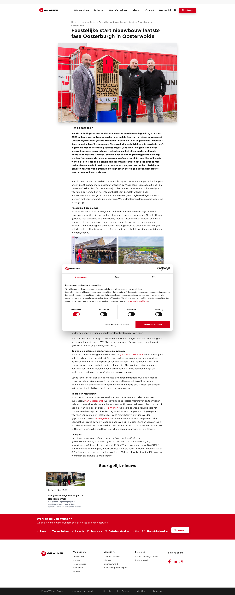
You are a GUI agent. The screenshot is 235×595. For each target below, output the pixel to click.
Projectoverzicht (143, 560)
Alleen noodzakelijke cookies (117, 324)
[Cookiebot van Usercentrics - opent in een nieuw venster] (159, 269)
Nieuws (136, 10)
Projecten (99, 10)
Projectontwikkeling (119, 531)
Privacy (125, 591)
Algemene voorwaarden (83, 591)
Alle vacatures (180, 530)
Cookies (141, 591)
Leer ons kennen (112, 556)
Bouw (43, 531)
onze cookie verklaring (138, 301)
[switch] (103, 314)
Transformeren (79, 564)
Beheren (76, 571)
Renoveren (77, 567)
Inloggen (189, 10)
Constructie (96, 531)
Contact (149, 10)
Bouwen (76, 560)
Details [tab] (118, 277)
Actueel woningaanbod (146, 556)
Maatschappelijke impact (116, 567)
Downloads (158, 591)
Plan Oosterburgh (94, 401)
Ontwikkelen (78, 556)
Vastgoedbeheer (60, 531)
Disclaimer (108, 591)
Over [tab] (154, 277)
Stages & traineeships (157, 531)
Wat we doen (81, 10)
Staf (137, 531)
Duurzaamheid (111, 564)
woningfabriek (103, 418)
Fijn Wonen (112, 408)
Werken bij (165, 10)
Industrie (79, 531)
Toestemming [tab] (81, 277)
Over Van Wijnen (118, 10)
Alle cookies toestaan (152, 324)
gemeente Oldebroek (131, 354)
